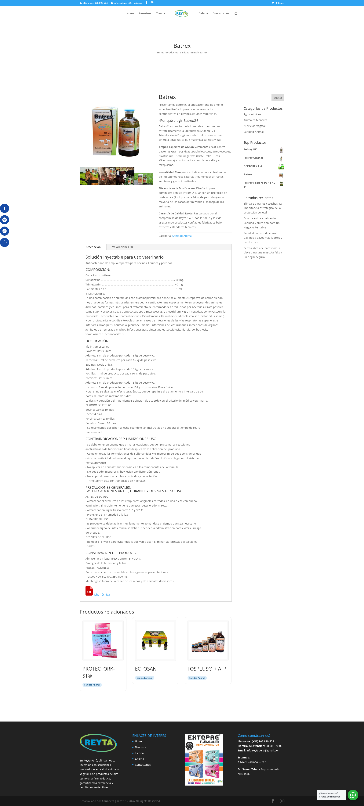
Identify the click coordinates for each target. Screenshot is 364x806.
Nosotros (145, 13)
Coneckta (108, 801)
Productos (172, 52)
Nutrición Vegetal (255, 126)
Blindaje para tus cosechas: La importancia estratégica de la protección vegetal (263, 208)
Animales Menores (255, 120)
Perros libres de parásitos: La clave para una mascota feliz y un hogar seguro (263, 252)
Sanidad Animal (189, 52)
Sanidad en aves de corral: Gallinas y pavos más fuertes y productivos (263, 237)
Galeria (203, 13)
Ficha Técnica (101, 594)
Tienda (160, 13)
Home (130, 13)
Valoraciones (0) (122, 247)
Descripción (93, 247)
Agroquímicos (252, 114)
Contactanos (221, 13)
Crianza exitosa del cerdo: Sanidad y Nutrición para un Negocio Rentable (262, 223)
